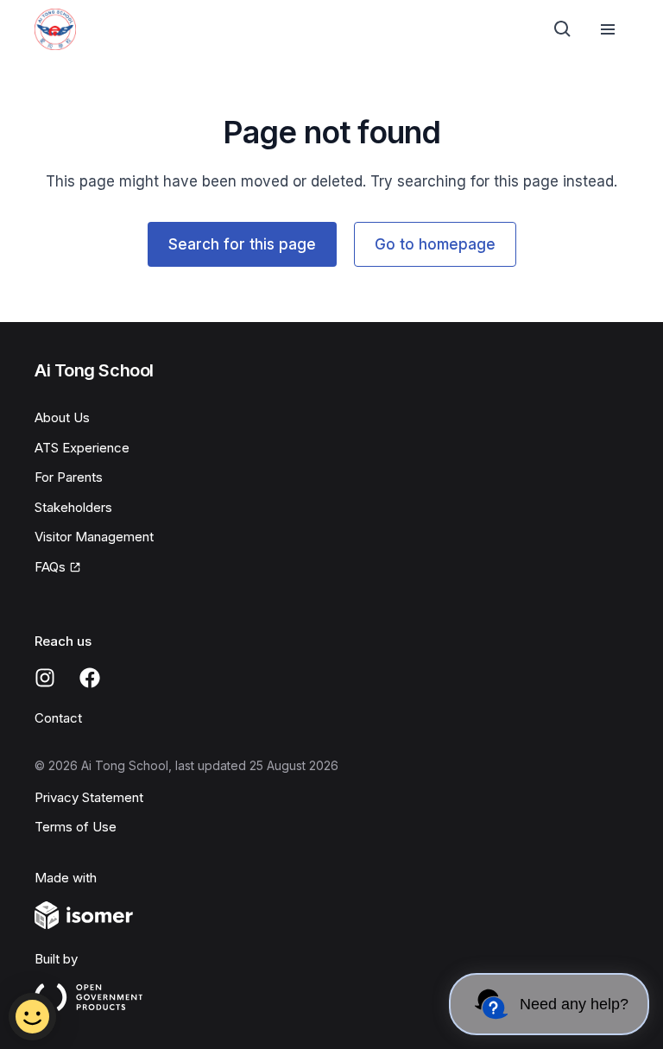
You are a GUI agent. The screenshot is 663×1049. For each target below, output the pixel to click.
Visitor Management (94, 536)
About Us (62, 417)
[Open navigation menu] (607, 29)
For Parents (69, 477)
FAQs (50, 567)
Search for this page (242, 244)
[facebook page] (89, 677)
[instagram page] (45, 677)
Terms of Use (76, 826)
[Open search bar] (563, 29)
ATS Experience (82, 447)
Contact (58, 718)
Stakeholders (73, 507)
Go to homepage (435, 244)
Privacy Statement (89, 797)
